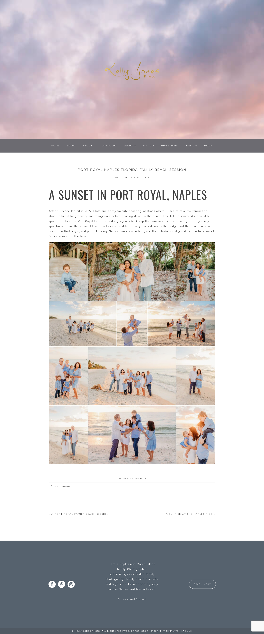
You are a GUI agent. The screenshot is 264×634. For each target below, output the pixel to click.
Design (191, 145)
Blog (71, 145)
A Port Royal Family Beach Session (79, 514)
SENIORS (130, 145)
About (87, 145)
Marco (148, 145)
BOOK (208, 145)
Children (143, 177)
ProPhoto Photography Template (155, 631)
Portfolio (108, 145)
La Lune (186, 631)
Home (55, 145)
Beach (132, 177)
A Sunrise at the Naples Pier (189, 514)
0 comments (132, 478)
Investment (170, 145)
